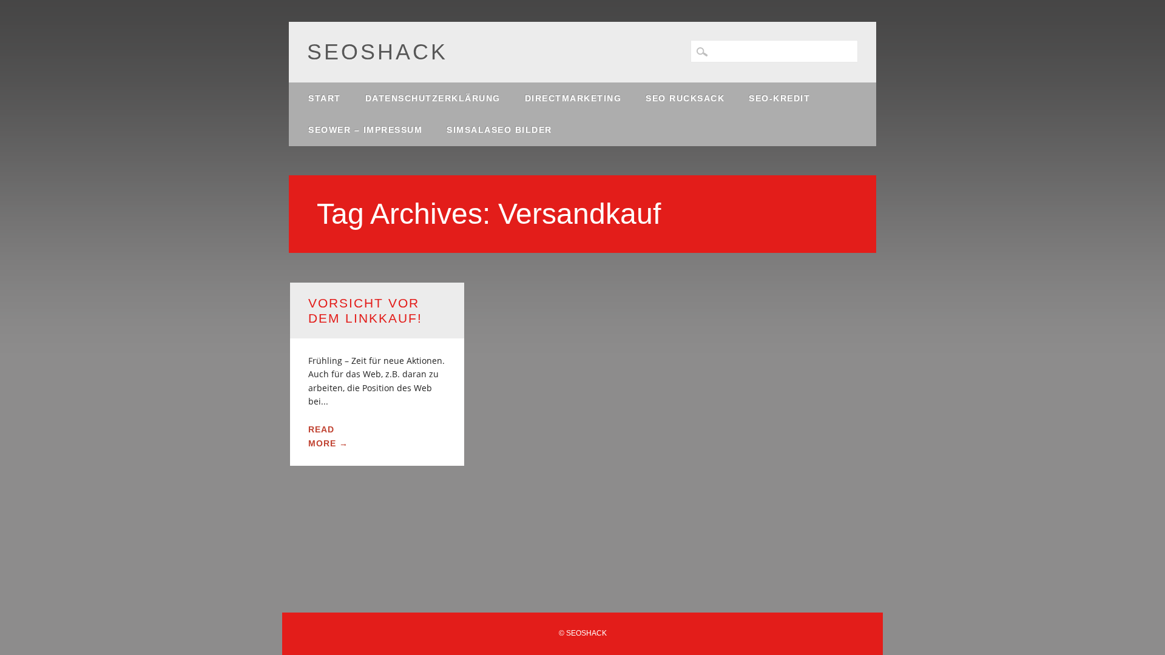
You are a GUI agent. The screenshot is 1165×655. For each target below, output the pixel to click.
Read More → (328, 436)
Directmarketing (573, 98)
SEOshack (377, 51)
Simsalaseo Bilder (499, 130)
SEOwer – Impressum (365, 130)
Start (324, 98)
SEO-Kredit (779, 98)
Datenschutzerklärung (433, 98)
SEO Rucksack (685, 98)
